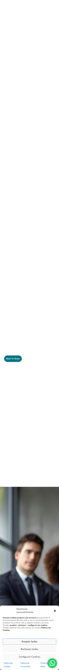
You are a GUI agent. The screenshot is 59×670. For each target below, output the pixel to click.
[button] (55, 610)
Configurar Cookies (29, 657)
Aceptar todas (29, 641)
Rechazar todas (29, 649)
